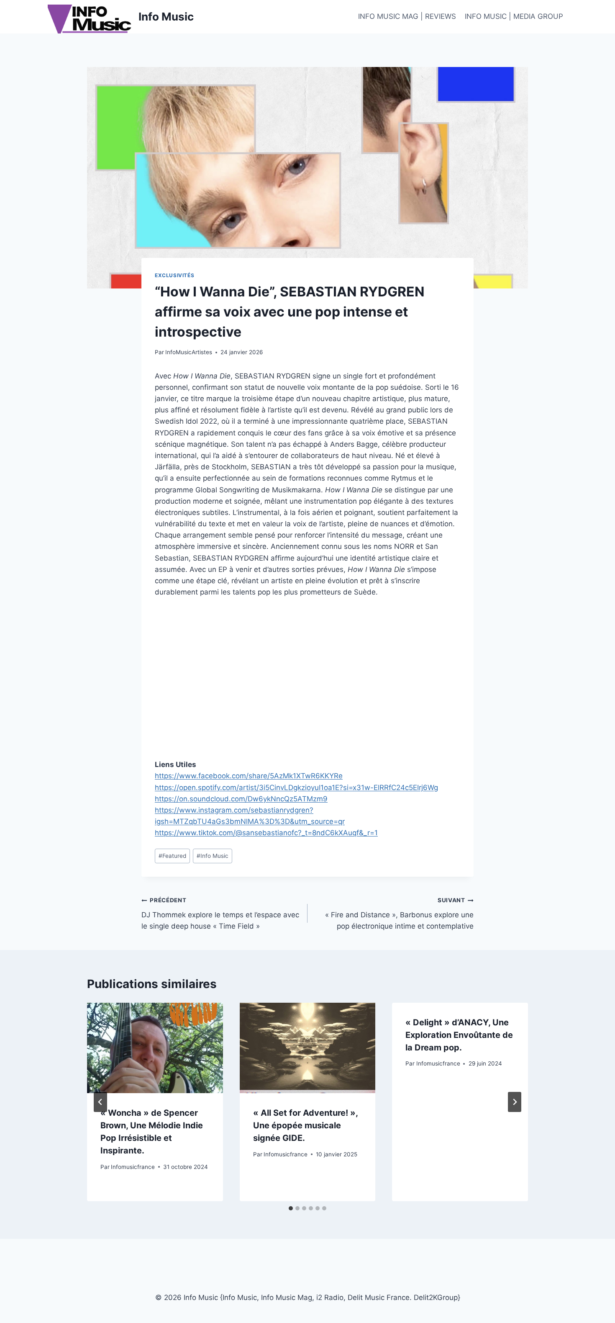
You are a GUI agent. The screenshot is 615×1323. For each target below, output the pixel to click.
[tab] (291, 1208)
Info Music (212, 855)
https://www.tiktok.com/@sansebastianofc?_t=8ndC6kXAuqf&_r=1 (266, 833)
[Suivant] (514, 1102)
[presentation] (155, 1048)
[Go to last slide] (100, 1102)
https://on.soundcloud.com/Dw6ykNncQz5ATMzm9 (241, 799)
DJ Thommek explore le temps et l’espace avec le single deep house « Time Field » (220, 913)
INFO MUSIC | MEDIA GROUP (514, 16)
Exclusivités (174, 275)
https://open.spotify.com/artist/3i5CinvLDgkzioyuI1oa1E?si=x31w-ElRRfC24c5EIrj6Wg (296, 787)
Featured (172, 855)
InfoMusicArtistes (188, 352)
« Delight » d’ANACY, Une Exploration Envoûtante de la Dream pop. (459, 1035)
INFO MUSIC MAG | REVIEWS (407, 16)
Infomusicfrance (133, 1166)
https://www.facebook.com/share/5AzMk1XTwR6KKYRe (249, 776)
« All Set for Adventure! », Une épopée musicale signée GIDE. (305, 1125)
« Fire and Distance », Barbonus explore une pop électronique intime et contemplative (399, 913)
